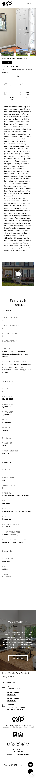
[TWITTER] (28, 744)
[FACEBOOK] (8, 744)
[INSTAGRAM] (13, 744)
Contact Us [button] (18, 658)
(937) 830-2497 (11, 701)
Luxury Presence (23, 754)
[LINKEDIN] (18, 744)
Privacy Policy (26, 765)
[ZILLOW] (23, 744)
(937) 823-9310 (11, 695)
